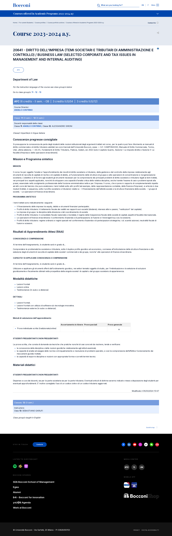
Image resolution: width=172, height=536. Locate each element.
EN (143, 5)
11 (32, 92)
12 (36, 92)
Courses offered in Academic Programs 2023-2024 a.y (85, 23)
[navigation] (86, 13)
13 (40, 92)
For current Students (26, 23)
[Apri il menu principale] (157, 5)
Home (15, 23)
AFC (18, 70)
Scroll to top (150, 427)
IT (148, 5)
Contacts (39, 444)
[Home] (21, 5)
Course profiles (40, 23)
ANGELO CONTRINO (23, 110)
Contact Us (152, 23)
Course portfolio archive (56, 23)
